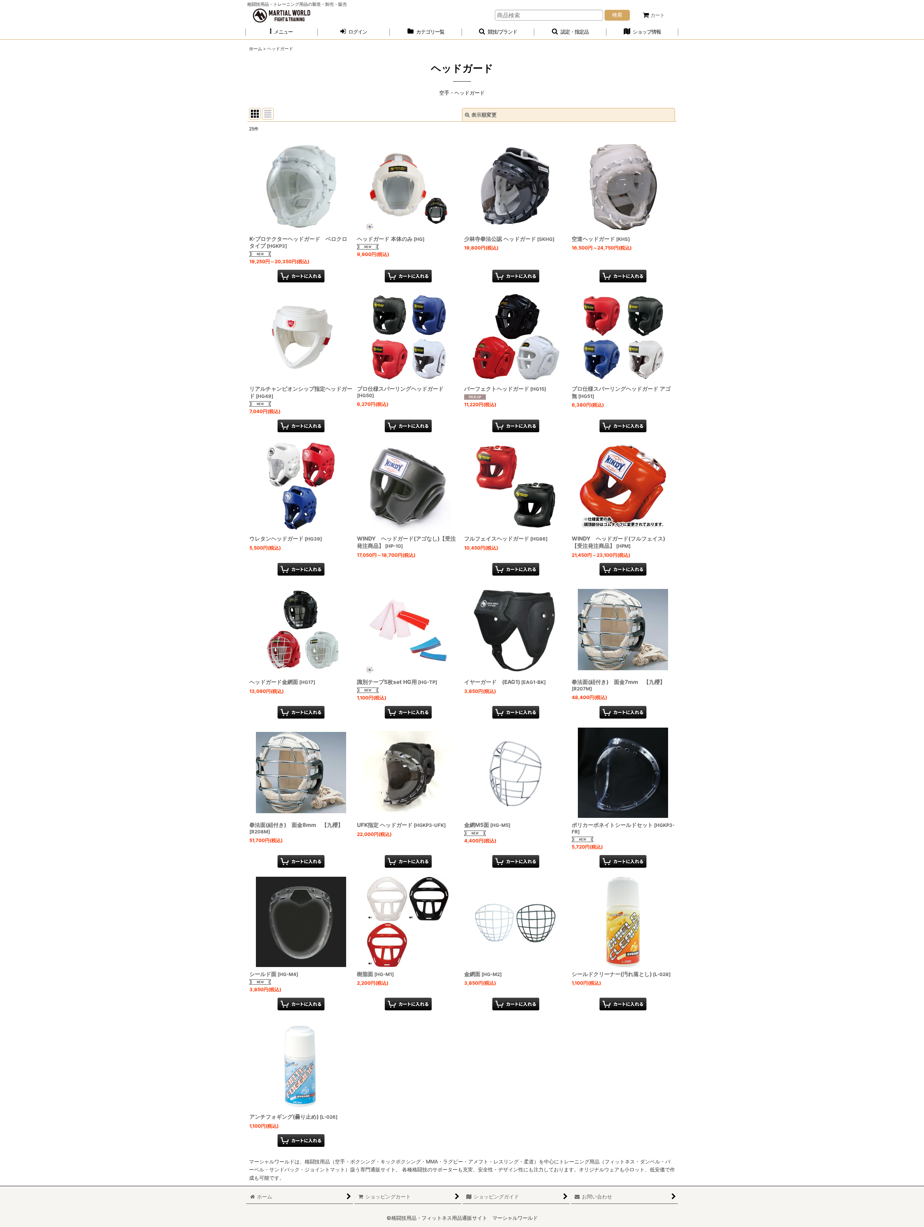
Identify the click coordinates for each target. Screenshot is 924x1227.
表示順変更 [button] (484, 115)
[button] (281, 32)
